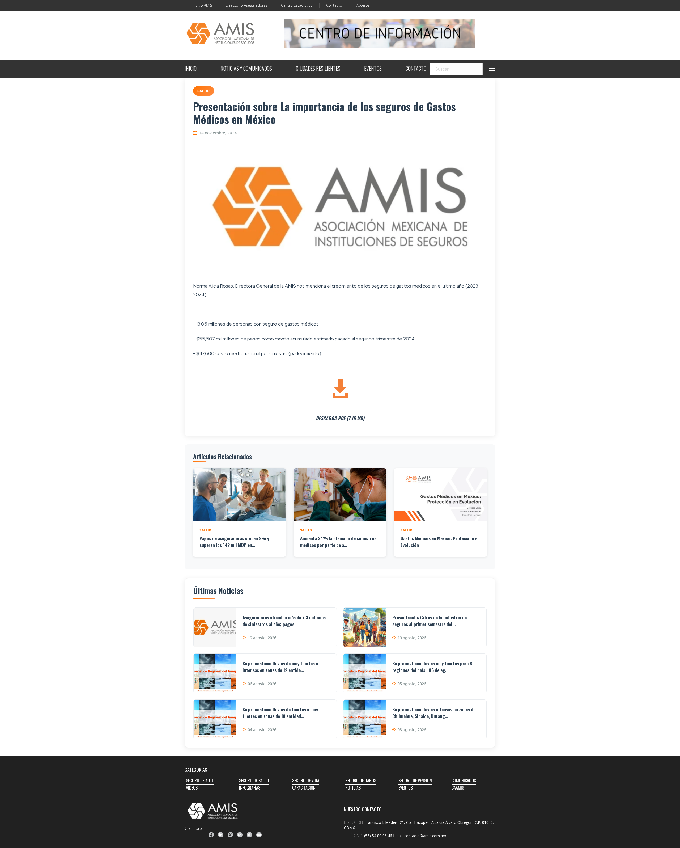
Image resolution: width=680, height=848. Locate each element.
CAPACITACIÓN (304, 788)
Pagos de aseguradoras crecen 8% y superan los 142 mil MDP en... (234, 541)
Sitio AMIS (204, 5)
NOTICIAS (353, 788)
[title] (211, 835)
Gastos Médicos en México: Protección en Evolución (440, 541)
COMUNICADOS (464, 780)
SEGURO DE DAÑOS (360, 780)
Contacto (334, 5)
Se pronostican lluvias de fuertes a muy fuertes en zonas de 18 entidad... (280, 712)
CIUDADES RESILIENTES (318, 69)
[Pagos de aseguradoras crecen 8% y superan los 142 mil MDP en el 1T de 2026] (239, 494)
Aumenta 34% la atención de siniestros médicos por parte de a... (338, 541)
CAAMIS (458, 788)
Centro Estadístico (297, 5)
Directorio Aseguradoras (246, 5)
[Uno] (220, 33)
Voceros (363, 5)
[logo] (213, 810)
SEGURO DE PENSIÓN (415, 780)
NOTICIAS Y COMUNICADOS (246, 69)
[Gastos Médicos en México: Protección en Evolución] (440, 494)
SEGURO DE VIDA (305, 780)
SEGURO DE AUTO (200, 780)
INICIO (191, 69)
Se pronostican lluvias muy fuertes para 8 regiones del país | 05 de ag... (432, 666)
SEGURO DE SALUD (254, 780)
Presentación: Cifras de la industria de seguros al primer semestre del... (429, 620)
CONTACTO (416, 69)
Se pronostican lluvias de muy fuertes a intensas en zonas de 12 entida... (280, 666)
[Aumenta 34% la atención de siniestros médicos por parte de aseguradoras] (340, 494)
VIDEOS (192, 788)
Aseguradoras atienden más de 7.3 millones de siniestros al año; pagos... (284, 620)
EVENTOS (373, 69)
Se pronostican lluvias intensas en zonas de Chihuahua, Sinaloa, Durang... (433, 712)
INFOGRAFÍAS (249, 788)
